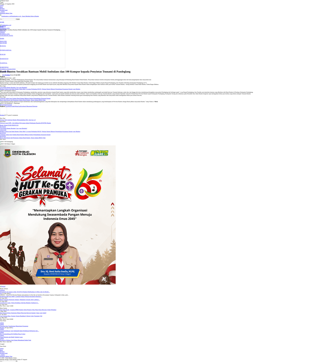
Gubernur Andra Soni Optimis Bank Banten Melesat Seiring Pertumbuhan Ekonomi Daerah (25, 98)
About (1, 5)
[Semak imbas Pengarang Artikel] (3, 113)
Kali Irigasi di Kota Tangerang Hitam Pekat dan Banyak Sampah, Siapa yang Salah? (23, 313)
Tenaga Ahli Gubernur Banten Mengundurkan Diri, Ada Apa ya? (18, 120)
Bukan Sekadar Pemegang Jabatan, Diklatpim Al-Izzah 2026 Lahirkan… (20, 299)
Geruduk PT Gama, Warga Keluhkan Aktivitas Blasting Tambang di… (19, 303)
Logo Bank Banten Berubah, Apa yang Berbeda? (13, 87)
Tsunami (9, 104)
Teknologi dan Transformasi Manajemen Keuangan (14, 326)
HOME (2, 22)
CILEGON (3, 130)
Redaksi (2, 8)
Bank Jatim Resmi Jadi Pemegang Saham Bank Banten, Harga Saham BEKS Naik (22, 100)
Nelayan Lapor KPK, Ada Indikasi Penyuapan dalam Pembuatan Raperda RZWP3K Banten (25, 123)
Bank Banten (3, 104)
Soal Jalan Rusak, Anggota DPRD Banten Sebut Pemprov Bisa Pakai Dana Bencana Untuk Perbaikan (28, 309)
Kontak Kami (3, 10)
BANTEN (13, 69)
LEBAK (2, 290)
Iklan (1, 7)
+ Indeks (2, 11)
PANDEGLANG (5, 69)
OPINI (2, 324)
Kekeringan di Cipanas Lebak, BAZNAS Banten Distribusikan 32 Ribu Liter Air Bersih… (25, 292)
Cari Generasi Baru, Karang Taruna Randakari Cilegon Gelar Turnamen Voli (21, 316)
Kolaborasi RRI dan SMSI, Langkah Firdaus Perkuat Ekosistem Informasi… (21, 296)
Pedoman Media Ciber (6, 13)
